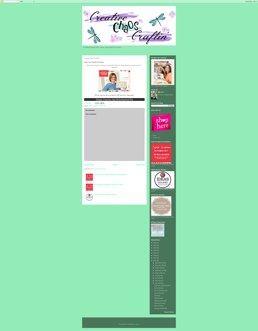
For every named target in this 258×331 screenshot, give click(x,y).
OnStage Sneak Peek (160, 308)
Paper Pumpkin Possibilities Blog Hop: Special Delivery (110, 174)
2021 (155, 255)
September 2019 (160, 270)
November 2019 (159, 265)
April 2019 (158, 283)
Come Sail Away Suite (160, 290)
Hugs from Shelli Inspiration (162, 285)
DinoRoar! (157, 295)
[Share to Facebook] (101, 103)
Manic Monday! (158, 288)
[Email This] (96, 103)
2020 (155, 258)
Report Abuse (169, 312)
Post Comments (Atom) (99, 169)
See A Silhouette (159, 293)
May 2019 (158, 280)
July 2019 (158, 275)
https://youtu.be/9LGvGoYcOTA (114, 99)
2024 (155, 248)
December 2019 (159, 263)
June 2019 (158, 278)
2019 (155, 260)
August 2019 (159, 273)
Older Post (140, 165)
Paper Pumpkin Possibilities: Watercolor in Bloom (108, 184)
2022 (155, 253)
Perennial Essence (159, 303)
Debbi (162, 92)
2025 (155, 245)
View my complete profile (165, 95)
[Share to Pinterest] (103, 103)
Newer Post (89, 165)
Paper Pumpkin (93, 106)
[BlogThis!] (98, 103)
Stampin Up (102, 106)
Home (114, 165)
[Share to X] (100, 103)
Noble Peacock (158, 298)
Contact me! (156, 137)
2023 (155, 250)
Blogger (137, 324)
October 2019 (159, 268)
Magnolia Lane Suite (160, 301)
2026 (155, 242)
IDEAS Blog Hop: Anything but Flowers (105, 194)
